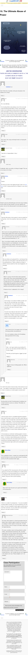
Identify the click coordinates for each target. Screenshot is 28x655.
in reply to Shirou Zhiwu (21, 464)
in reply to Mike (23, 515)
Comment (7, 571)
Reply (2, 95)
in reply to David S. (22, 482)
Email (7, 594)
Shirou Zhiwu (7, 450)
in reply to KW (23, 341)
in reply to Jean (22, 359)
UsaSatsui (8, 87)
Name (7, 587)
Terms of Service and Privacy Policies (14, 636)
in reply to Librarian (22, 212)
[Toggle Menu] (2, 5)
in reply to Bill (24, 396)
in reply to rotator (23, 176)
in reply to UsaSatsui (22, 98)
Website (6, 601)
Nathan (6, 176)
